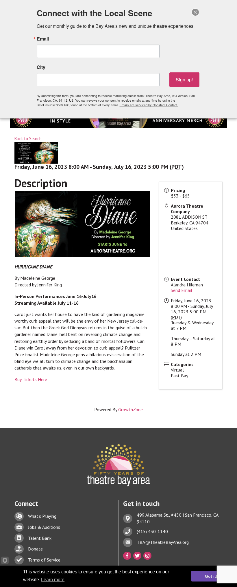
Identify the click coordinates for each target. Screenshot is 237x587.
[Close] (195, 12)
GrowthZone (130, 409)
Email (43, 38)
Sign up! (184, 79)
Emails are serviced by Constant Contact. (149, 105)
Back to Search (28, 138)
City (41, 67)
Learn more (52, 579)
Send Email (181, 290)
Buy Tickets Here (30, 379)
